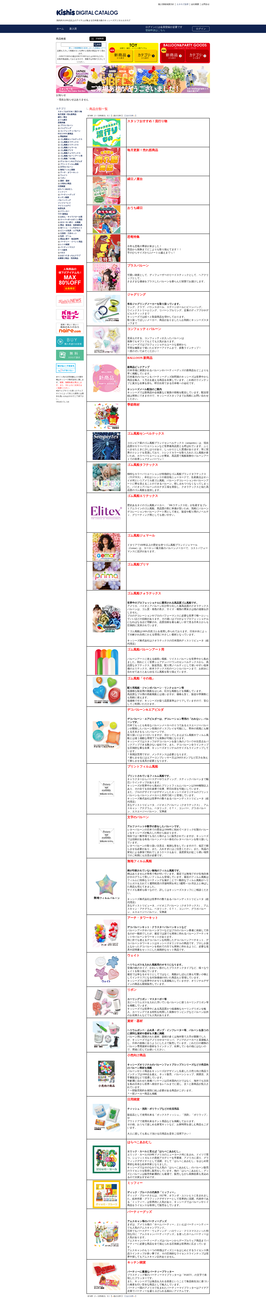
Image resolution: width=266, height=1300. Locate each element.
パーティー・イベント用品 (71, 242)
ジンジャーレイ (64, 203)
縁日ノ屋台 (62, 117)
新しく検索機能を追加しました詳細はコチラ (87, 48)
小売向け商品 (65, 183)
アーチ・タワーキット (69, 172)
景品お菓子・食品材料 (69, 239)
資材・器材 (64, 181)
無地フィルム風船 (67, 170)
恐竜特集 (61, 123)
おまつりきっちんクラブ (70, 255)
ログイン (201, 28)
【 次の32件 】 (130, 116)
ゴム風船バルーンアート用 (71, 156)
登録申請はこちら (155, 30)
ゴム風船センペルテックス (71, 139)
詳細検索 (99, 38)
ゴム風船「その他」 (68, 159)
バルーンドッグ (64, 200)
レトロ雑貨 (64, 244)
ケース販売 (62, 250)
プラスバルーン (66, 125)
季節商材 (64, 136)
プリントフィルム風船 (69, 164)
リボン (63, 178)
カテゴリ (61, 108)
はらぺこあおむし (65, 189)
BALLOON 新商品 (65, 134)
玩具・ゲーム (65, 236)
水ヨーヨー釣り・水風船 (70, 222)
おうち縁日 (62, 120)
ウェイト (64, 175)
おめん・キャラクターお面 (71, 217)
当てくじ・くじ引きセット (71, 228)
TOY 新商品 (63, 214)
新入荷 (73, 28)
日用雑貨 (61, 186)
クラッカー (64, 211)
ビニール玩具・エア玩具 (70, 230)
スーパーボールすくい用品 (71, 219)
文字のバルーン (66, 167)
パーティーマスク (67, 247)
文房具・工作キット (68, 233)
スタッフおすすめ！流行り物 (70, 111)
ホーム (60, 28)
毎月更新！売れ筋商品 (67, 114)
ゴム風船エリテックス (69, 145)
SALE (62, 253)
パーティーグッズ (67, 194)
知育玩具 (61, 208)
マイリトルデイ (64, 206)
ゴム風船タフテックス (69, 142)
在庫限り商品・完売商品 (68, 258)
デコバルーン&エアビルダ (71, 161)
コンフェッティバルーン (70, 131)
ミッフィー (62, 192)
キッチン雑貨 (63, 197)
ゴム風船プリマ (66, 150)
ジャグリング (65, 128)
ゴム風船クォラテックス (70, 153)
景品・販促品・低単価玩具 (71, 225)
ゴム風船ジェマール (68, 147)
